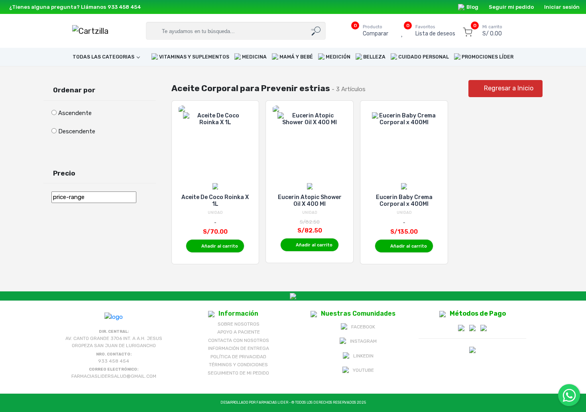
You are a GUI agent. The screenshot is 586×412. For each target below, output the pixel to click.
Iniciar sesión (562, 7)
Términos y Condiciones (238, 364)
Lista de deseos (435, 30)
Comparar (375, 30)
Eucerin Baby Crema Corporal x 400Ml (404, 200)
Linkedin (363, 356)
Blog (472, 7)
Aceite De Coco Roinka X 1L (215, 200)
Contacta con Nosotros (238, 340)
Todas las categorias (103, 57)
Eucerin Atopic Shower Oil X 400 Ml (310, 200)
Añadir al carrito (219, 246)
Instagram (363, 341)
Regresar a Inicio (507, 88)
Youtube (363, 370)
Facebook (363, 327)
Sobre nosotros (239, 324)
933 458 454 (124, 7)
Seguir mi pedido (511, 7)
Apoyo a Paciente (238, 332)
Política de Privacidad (238, 356)
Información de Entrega (238, 348)
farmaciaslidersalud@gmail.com (113, 376)
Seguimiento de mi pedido (238, 373)
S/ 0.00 (492, 30)
